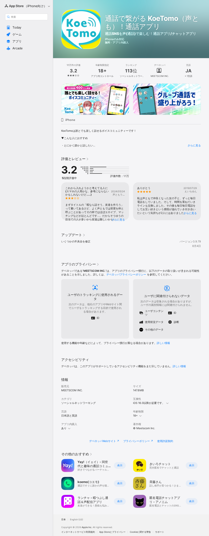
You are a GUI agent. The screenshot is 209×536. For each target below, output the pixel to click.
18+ (135, 415)
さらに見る (194, 145)
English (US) (76, 519)
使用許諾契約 (165, 441)
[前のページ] (57, 70)
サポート (159, 532)
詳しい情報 (163, 343)
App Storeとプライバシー (112, 532)
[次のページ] (205, 70)
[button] (26, 27)
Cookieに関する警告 (140, 532)
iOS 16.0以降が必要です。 (149, 402)
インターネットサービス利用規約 (78, 532)
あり (64, 428)
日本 (63, 519)
